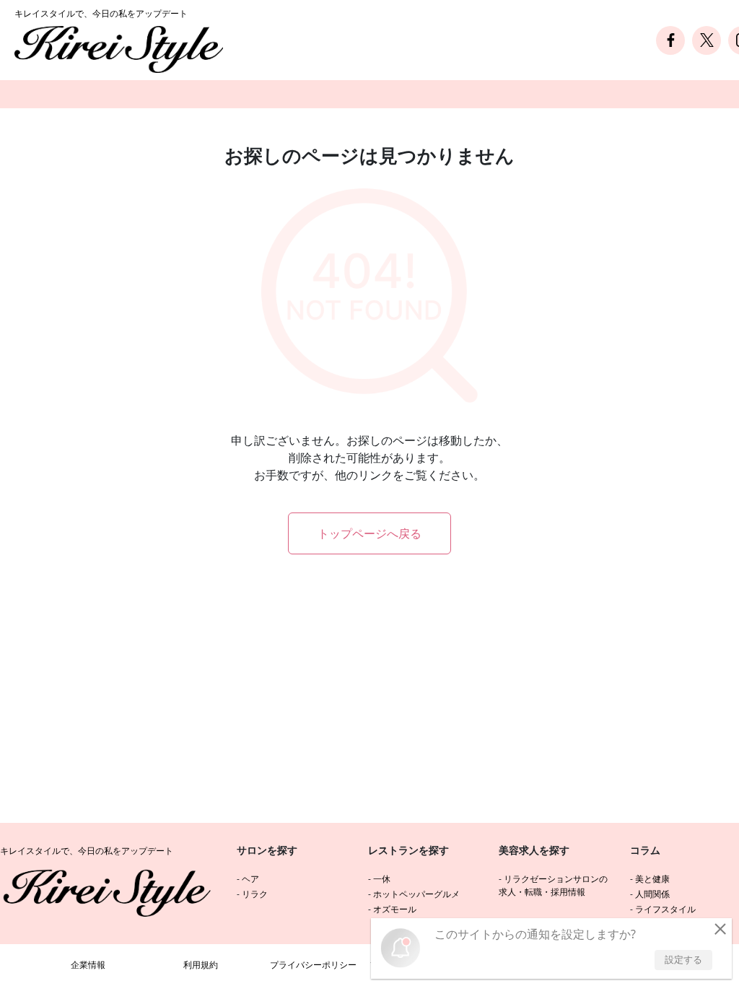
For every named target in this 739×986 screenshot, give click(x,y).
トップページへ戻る (369, 533)
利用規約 (200, 965)
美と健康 (652, 879)
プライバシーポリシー (313, 965)
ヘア (250, 879)
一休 (381, 879)
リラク (255, 894)
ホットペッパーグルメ (416, 894)
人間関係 (652, 894)
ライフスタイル (665, 909)
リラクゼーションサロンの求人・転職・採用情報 (553, 885)
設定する (683, 959)
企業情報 (88, 965)
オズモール (394, 909)
